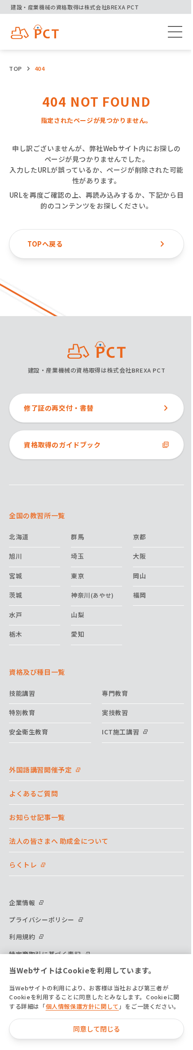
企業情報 (22, 902)
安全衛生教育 (28, 731)
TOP (15, 68)
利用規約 (22, 936)
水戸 (15, 614)
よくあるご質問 (33, 793)
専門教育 (115, 693)
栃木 (15, 633)
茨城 (15, 594)
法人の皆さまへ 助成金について (59, 841)
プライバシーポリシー (42, 919)
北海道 (19, 536)
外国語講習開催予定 (40, 769)
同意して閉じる (96, 1028)
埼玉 (77, 555)
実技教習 (115, 712)
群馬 (77, 536)
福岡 (139, 594)
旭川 (15, 555)
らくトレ (23, 864)
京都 (139, 536)
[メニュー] (175, 31)
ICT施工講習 (120, 731)
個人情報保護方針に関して (82, 1006)
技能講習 (22, 693)
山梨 (77, 614)
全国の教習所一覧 (37, 515)
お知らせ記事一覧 (37, 817)
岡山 (139, 575)
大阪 (139, 555)
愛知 (77, 633)
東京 (77, 575)
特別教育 (22, 712)
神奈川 (92, 594)
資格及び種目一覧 (37, 672)
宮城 (15, 575)
